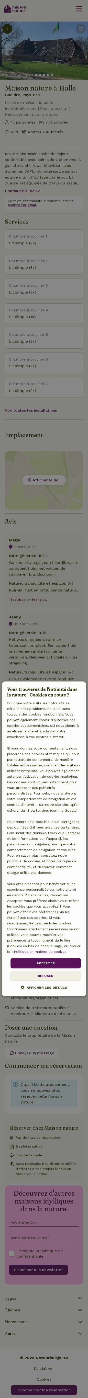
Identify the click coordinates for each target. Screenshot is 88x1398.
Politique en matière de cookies (40, 952)
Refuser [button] (46, 975)
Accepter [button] (46, 963)
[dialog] (44, 839)
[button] (44, 987)
